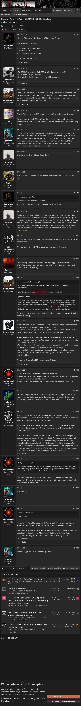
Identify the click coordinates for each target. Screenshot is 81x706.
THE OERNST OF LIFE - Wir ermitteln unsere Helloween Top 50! (24, 614)
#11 (77, 259)
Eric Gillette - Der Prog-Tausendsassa (24, 579)
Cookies (27, 689)
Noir (73, 614)
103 (25, 620)
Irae (73, 590)
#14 (77, 370)
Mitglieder (39, 10)
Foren (16, 10)
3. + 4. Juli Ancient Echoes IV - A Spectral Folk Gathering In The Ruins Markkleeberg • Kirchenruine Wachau (27, 600)
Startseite (7, 10)
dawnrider (7, 26)
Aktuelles (26, 10)
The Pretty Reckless (16, 588)
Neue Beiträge (6, 14)
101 (19, 620)
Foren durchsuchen (20, 14)
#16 (77, 411)
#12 (77, 277)
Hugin (9, 591)
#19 (77, 508)
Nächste (21, 30)
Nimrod (10, 606)
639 (14, 30)
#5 (78, 129)
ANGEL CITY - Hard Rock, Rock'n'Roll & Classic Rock (24, 592)
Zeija (73, 581)
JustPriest (10, 618)
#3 (78, 89)
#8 (78, 193)
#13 (77, 321)
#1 (78, 34)
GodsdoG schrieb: (24, 197)
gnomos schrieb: (24, 297)
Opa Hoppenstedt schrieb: (27, 282)
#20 (77, 548)
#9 (78, 211)
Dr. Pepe (10, 630)
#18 (77, 488)
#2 (78, 68)
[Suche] (78, 10)
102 (22, 620)
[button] (31, 10)
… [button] (10, 30)
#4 (78, 110)
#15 (77, 391)
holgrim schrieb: (24, 463)
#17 (77, 458)
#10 (77, 235)
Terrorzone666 (70, 626)
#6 (78, 151)
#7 (78, 172)
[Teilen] (74, 34)
